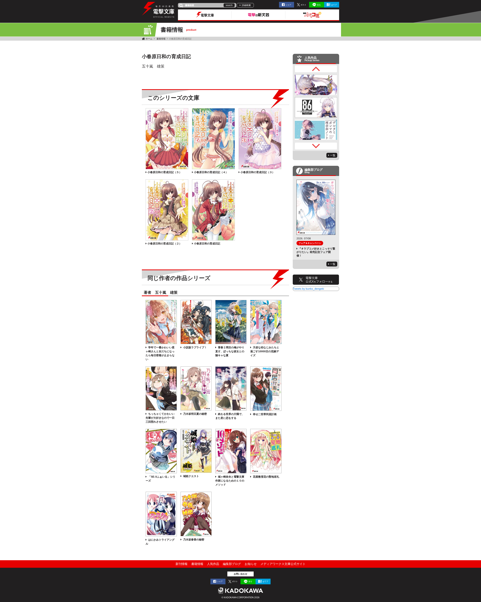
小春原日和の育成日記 (207, 243)
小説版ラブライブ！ (194, 347)
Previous (316, 69)
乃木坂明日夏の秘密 (194, 413)
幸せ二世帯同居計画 (264, 414)
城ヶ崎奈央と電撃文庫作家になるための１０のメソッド (229, 480)
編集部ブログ (232, 563)
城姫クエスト (190, 476)
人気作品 (213, 563)
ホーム (149, 38)
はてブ (334, 5)
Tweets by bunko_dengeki (308, 288)
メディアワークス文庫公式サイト (283, 563)
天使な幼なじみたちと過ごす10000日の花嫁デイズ (264, 351)
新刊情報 (181, 563)
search (229, 5)
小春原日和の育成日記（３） (257, 172)
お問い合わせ (240, 574)
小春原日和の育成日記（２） (164, 243)
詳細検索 (246, 5)
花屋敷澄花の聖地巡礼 (265, 476)
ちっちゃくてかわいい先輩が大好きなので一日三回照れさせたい (160, 417)
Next (316, 146)
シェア (288, 5)
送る (319, 5)
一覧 (332, 155)
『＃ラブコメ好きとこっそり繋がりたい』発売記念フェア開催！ (315, 252)
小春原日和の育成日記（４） (211, 172)
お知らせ (251, 563)
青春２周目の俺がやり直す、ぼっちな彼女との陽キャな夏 (229, 351)
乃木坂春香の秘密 (193, 539)
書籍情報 (161, 38)
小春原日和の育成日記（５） (164, 172)
